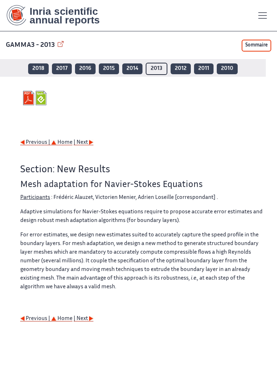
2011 (203, 68)
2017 (61, 68)
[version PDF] (29, 98)
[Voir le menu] (262, 15)
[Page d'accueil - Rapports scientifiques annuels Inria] (58, 15)
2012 (180, 68)
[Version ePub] (42, 98)
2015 (109, 68)
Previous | (38, 142)
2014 (132, 68)
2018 (38, 68)
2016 (85, 68)
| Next (81, 142)
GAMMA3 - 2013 (31, 45)
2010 (227, 68)
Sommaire (256, 45)
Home (64, 142)
